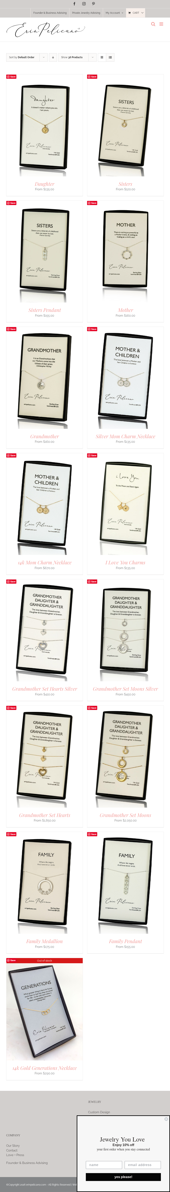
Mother (125, 309)
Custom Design (99, 1112)
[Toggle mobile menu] (161, 24)
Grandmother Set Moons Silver (125, 688)
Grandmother (44, 436)
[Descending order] (53, 57)
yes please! (123, 1177)
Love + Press (15, 1155)
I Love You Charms (125, 562)
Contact (11, 1150)
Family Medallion (44, 941)
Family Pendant (125, 941)
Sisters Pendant (44, 309)
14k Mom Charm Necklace (45, 562)
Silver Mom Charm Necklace (125, 436)
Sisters (125, 183)
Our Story (13, 1146)
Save (13, 76)
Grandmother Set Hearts (44, 815)
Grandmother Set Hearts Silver (44, 688)
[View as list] (110, 57)
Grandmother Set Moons (125, 815)
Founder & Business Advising (27, 1163)
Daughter (44, 183)
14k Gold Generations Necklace (44, 1067)
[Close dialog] (166, 1119)
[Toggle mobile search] (153, 24)
